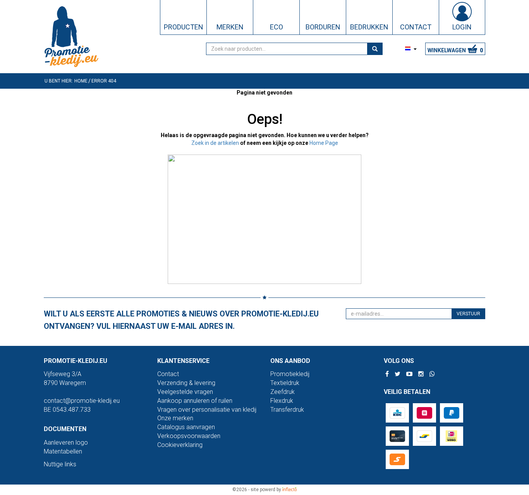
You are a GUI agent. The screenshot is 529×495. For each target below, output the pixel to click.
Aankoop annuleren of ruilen (194, 400)
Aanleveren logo (66, 442)
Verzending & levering (186, 383)
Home (81, 81)
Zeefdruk (282, 391)
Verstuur (468, 313)
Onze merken (175, 418)
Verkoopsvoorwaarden (188, 436)
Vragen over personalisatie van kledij (206, 409)
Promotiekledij (289, 374)
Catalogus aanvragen (186, 427)
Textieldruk (284, 383)
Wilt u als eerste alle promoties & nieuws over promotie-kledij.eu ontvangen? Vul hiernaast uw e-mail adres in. (181, 320)
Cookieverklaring (180, 445)
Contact (168, 374)
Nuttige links (60, 464)
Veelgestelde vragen (185, 391)
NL (399, 49)
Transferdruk (287, 409)
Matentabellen (63, 451)
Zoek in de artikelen (215, 143)
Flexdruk (281, 400)
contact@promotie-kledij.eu (82, 400)
